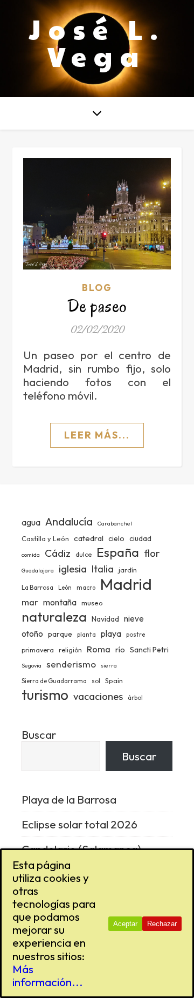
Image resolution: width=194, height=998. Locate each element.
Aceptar (125, 924)
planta (86, 634)
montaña (60, 602)
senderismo (71, 664)
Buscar (39, 734)
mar (30, 602)
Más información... (47, 975)
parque (60, 634)
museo (92, 602)
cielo (116, 538)
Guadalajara (38, 570)
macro (86, 587)
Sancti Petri (149, 650)
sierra (109, 665)
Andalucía (69, 521)
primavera (38, 650)
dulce (83, 554)
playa (111, 633)
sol (96, 681)
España (117, 552)
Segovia (31, 665)
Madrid (126, 584)
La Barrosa (37, 587)
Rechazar (162, 924)
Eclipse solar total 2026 (79, 824)
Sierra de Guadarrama (54, 681)
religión (70, 650)
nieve (134, 618)
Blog (97, 287)
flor (152, 553)
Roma (98, 649)
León (65, 587)
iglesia (73, 568)
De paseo (97, 306)
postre (135, 634)
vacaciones (98, 696)
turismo (45, 695)
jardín (128, 569)
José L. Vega (97, 42)
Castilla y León (45, 538)
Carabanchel (115, 523)
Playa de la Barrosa (69, 799)
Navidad (105, 619)
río (120, 649)
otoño (32, 634)
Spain (114, 680)
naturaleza (54, 616)
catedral (88, 538)
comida (31, 554)
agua (31, 522)
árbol (135, 698)
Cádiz (58, 553)
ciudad (140, 538)
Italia (103, 569)
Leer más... (97, 435)
